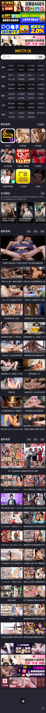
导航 (3, 114)
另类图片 (41, 98)
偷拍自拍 (21, 84)
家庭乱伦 (21, 103)
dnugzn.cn (23, 51)
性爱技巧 (41, 107)
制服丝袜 (11, 88)
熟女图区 (31, 98)
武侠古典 (41, 103)
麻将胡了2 (11, 70)
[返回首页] (43, 708)
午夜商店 (21, 113)
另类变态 (41, 88)
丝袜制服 (21, 79)
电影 (3, 86)
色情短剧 (31, 117)
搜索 (40, 57)
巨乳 (35, 231)
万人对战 (31, 66)
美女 (28, 231)
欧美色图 (31, 94)
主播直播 (31, 79)
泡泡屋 (21, 117)
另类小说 (21, 107)
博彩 (3, 67)
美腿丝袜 (11, 98)
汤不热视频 (41, 113)
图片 (3, 95)
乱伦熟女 (31, 88)
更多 (42, 231)
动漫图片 (41, 94)
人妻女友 (31, 103)
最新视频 (5, 231)
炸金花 (21, 70)
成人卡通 (31, 84)
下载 (42, 193)
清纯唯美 (21, 98)
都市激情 (11, 103)
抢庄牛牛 (41, 70)
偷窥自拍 (11, 94)
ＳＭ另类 (41, 79)
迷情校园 (11, 107)
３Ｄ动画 (41, 75)
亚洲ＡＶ (11, 75)
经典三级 (21, 88)
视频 (3, 76)
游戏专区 (41, 66)
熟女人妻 (11, 79)
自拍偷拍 (21, 75)
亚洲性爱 (11, 84)
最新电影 (5, 439)
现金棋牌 (31, 70)
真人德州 (21, 66)
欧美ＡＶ (31, 75)
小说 (3, 105)
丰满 (28, 439)
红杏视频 (11, 117)
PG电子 (11, 66)
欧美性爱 (41, 84)
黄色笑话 (31, 107)
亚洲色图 (21, 94)
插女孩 (11, 113)
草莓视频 (31, 113)
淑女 (35, 439)
